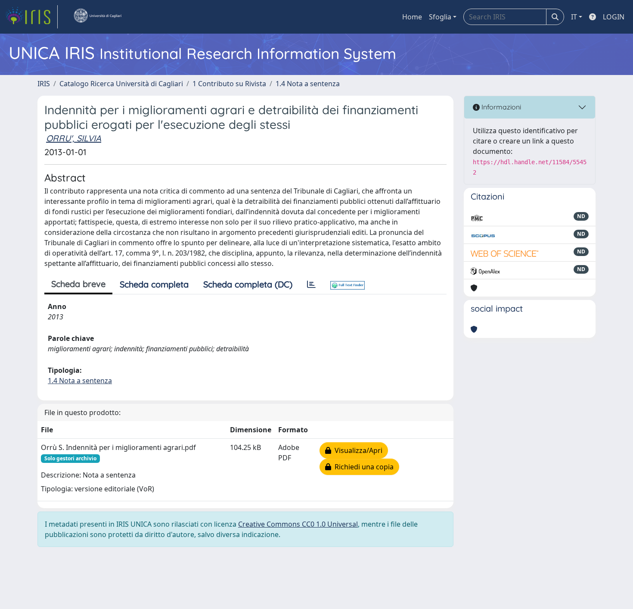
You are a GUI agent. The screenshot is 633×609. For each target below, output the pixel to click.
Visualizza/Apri (356, 450)
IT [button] (574, 17)
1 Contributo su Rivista (229, 83)
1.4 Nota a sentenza (308, 83)
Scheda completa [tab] (154, 284)
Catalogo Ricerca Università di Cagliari (121, 83)
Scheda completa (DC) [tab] (247, 284)
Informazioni (500, 107)
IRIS (43, 83)
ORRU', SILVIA (73, 138)
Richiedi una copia (362, 467)
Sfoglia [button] (440, 17)
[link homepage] (31, 16)
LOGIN (613, 17)
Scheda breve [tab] (78, 283)
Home (412, 17)
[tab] (311, 284)
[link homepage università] (97, 16)
